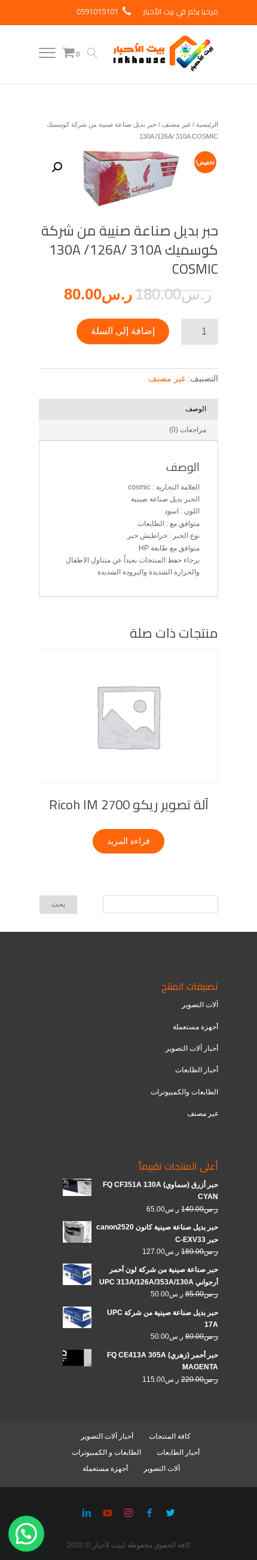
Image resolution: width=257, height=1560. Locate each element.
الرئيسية (207, 124)
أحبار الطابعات (196, 1070)
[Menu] (47, 55)
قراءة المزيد (128, 841)
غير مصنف (176, 124)
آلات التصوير (200, 1005)
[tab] (128, 409)
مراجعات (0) (187, 430)
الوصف (195, 409)
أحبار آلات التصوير (192, 1048)
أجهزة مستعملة (195, 1027)
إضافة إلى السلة (123, 331)
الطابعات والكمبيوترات (184, 1092)
